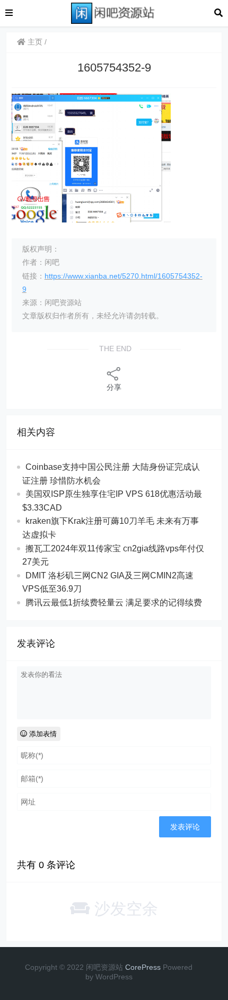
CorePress (143, 967)
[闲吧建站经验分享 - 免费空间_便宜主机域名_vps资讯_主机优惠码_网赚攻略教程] (113, 12)
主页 (33, 42)
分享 (114, 387)
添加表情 (42, 734)
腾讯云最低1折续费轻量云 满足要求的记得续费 (113, 602)
